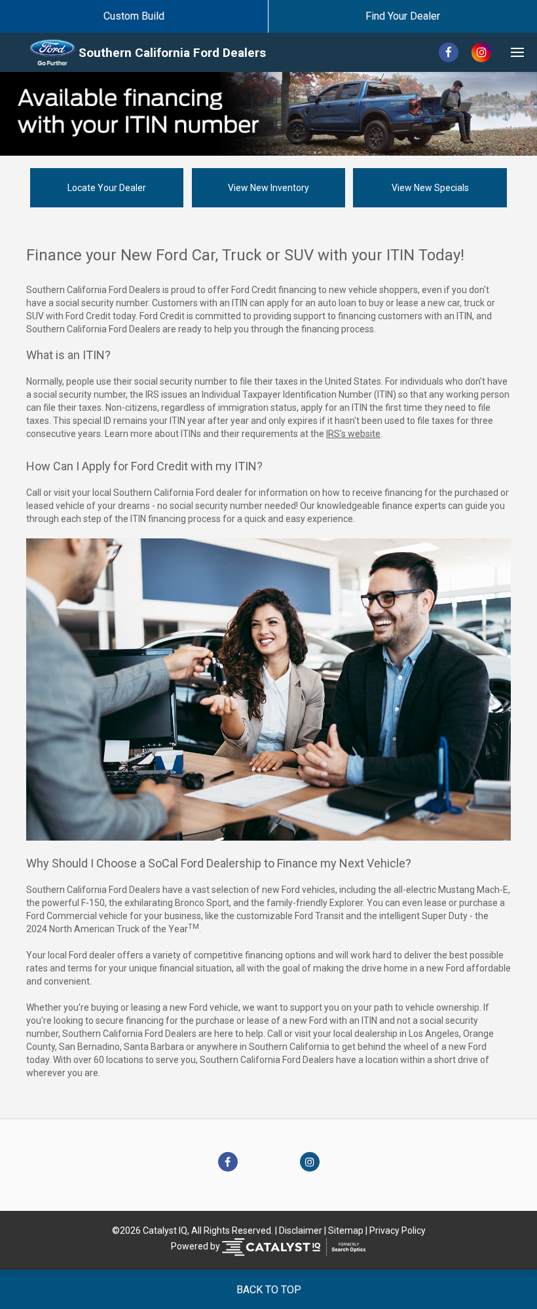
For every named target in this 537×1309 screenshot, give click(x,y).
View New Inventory (268, 188)
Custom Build (133, 16)
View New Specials (430, 188)
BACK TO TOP (268, 1289)
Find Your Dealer (402, 16)
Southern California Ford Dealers (172, 52)
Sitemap (345, 1230)
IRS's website (353, 433)
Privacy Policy (397, 1230)
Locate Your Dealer (106, 188)
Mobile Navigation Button (517, 52)
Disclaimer (300, 1230)
